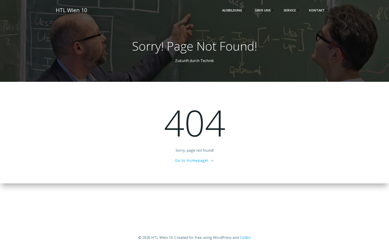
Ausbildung (232, 10)
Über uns (263, 10)
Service (290, 10)
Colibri (245, 237)
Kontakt (317, 10)
